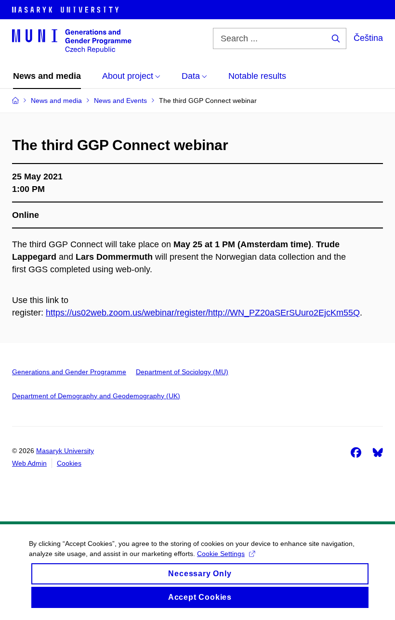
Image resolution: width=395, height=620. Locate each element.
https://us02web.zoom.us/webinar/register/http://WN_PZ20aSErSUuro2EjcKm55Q (203, 312)
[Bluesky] (377, 452)
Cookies (69, 463)
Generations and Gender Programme (69, 372)
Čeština (368, 38)
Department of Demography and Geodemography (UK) (96, 396)
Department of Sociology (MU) (182, 372)
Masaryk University (65, 451)
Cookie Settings (221, 553)
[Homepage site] (72, 40)
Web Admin (29, 463)
